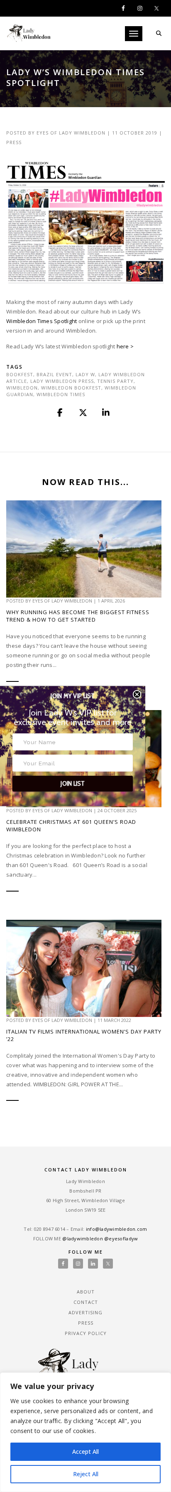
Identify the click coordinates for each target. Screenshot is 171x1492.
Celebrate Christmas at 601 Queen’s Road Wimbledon (71, 825)
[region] (85, 1432)
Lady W (85, 374)
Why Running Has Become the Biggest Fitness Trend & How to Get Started (77, 615)
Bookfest (19, 374)
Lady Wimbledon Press (62, 381)
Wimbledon (22, 388)
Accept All (85, 1451)
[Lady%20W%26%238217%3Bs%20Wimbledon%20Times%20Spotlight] (60, 412)
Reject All (85, 1474)
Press (14, 142)
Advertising (85, 1312)
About (86, 1292)
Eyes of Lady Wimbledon (71, 133)
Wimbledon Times (61, 394)
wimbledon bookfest (71, 388)
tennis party (115, 381)
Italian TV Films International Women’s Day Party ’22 (83, 1035)
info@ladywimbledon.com (116, 1229)
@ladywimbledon (82, 1238)
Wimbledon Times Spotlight (41, 321)
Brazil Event (54, 374)
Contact (85, 1302)
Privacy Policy (86, 1333)
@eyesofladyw (121, 1238)
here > (125, 346)
